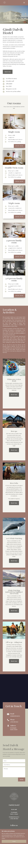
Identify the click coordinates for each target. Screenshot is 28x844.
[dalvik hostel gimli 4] (14, 128)
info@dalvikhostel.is (14, 817)
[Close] (26, 830)
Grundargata (14, 812)
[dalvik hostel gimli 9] (14, 164)
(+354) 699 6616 (14, 722)
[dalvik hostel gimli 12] (14, 275)
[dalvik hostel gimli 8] (14, 237)
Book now (8, 72)
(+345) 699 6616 (14, 818)
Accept (14, 841)
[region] (14, 836)
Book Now (14, 394)
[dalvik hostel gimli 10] (14, 200)
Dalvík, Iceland (14, 814)
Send (21, 779)
